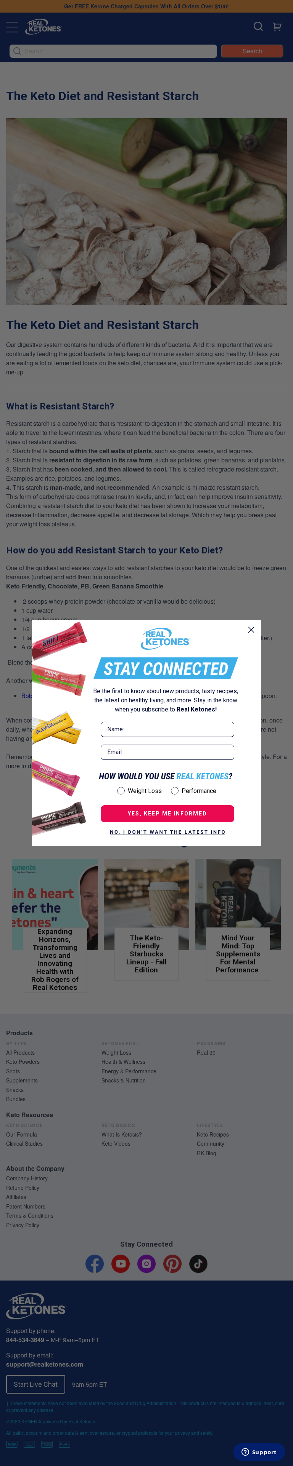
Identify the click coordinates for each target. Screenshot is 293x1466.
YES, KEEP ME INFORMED (167, 814)
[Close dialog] (251, 629)
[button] (167, 832)
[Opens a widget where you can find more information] (259, 1452)
